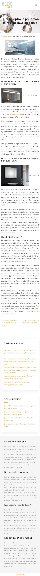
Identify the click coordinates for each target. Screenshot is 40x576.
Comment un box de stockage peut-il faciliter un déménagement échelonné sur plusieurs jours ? (20, 361)
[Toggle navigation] (36, 5)
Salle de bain (6, 36)
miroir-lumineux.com (15, 114)
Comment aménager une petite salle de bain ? (10, 322)
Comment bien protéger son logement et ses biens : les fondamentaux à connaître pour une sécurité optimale (20, 370)
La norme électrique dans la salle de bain (30, 321)
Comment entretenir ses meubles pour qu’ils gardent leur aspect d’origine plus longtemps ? (19, 353)
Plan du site (20, 575)
